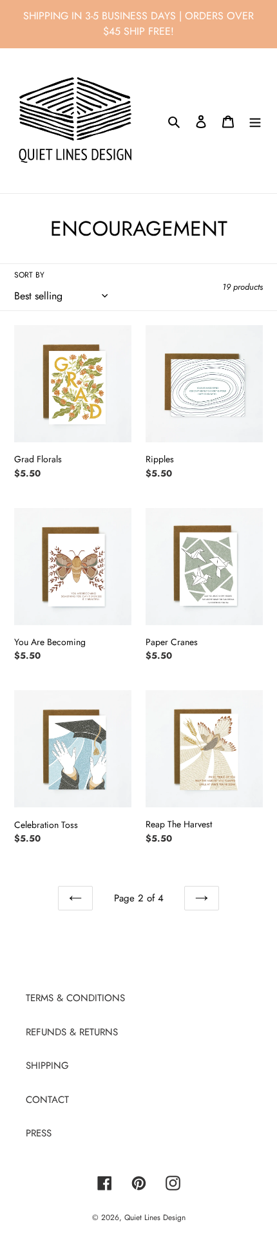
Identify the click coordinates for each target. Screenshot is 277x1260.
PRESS (39, 1133)
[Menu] (255, 121)
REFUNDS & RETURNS (72, 1032)
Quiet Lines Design (155, 1217)
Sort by (29, 275)
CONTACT (47, 1100)
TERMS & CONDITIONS (75, 998)
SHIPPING (47, 1065)
